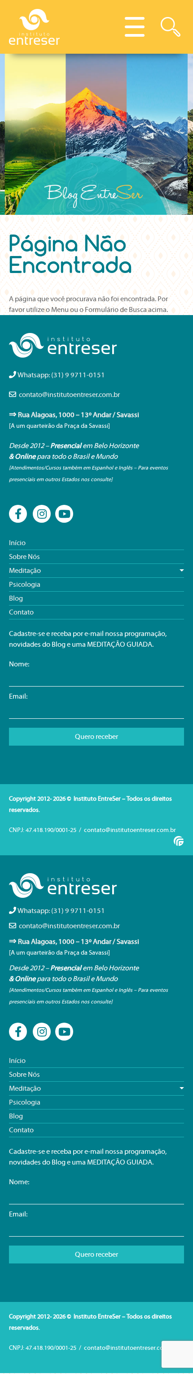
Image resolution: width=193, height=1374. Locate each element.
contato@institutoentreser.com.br (69, 395)
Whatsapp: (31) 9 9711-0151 (61, 375)
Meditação (25, 571)
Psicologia (24, 584)
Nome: (19, 664)
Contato (21, 612)
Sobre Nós (24, 557)
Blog (16, 598)
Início (17, 543)
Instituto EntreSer (35, 27)
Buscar (170, 26)
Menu (134, 26)
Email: (18, 696)
